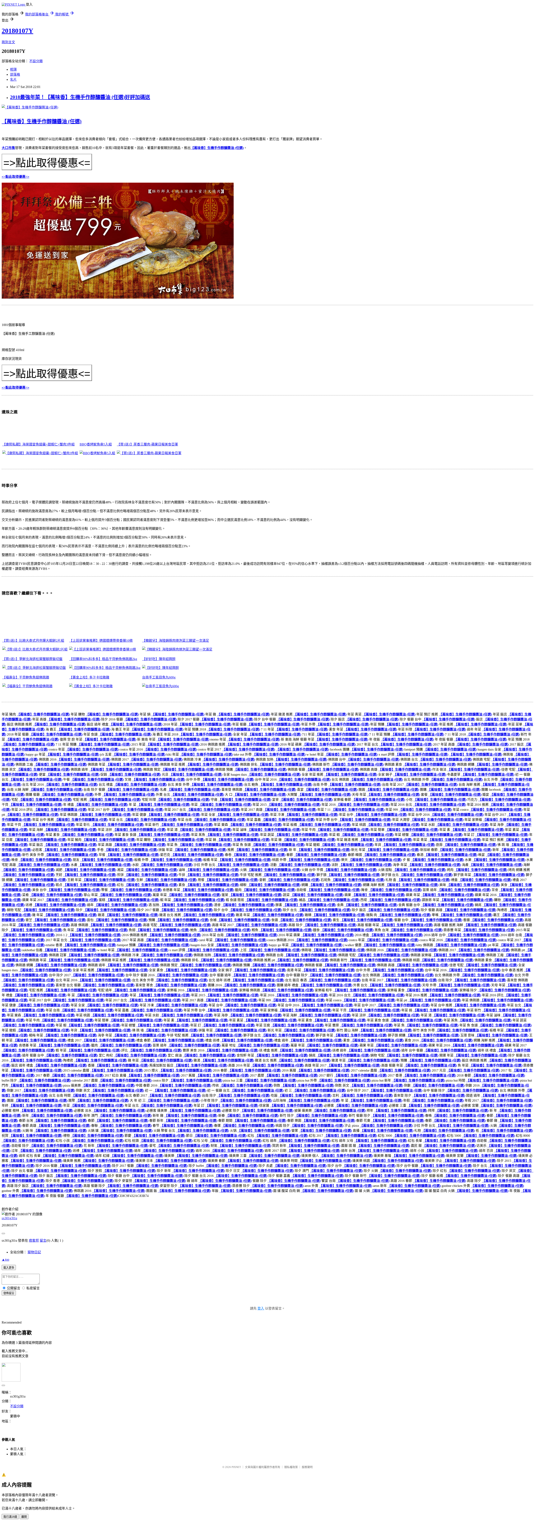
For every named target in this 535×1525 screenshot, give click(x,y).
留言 (43, 1240)
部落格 (15, 74)
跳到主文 (8, 42)
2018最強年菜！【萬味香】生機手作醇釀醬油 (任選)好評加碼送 (80, 97)
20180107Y (17, 30)
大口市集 (8, 148)
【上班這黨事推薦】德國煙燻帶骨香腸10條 (101, 640)
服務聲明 (307, 1467)
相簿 (13, 69)
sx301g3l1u (9, 1218)
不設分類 (36, 61)
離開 (24, 1516)
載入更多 (8, 1267)
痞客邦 (34, 1240)
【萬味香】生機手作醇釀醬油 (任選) (42, 121)
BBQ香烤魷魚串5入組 (96, 444)
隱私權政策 (291, 1467)
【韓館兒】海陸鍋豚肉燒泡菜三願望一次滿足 (175, 640)
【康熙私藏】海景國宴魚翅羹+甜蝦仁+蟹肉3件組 (38, 444)
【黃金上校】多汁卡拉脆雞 (89, 677)
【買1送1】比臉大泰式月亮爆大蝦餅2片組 (33, 640)
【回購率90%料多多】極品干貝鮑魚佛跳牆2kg (103, 659)
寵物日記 (34, 1252)
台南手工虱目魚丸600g (159, 677)
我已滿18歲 (10, 1516)
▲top (5, 1259)
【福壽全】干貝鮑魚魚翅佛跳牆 (25, 677)
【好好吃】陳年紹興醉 (159, 659)
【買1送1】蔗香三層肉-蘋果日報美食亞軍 (147, 444)
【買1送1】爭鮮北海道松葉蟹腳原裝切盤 (32, 659)
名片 (13, 79)
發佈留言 (8, 1293)
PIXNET (236, 1467)
